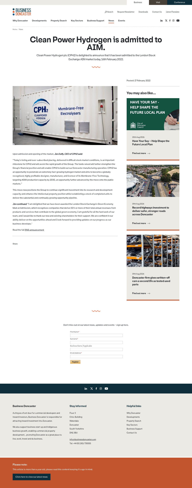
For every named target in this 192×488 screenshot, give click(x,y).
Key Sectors (132, 425)
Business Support (134, 429)
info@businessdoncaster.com (83, 439)
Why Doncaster (133, 413)
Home (15, 29)
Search (110, 12)
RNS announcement (34, 230)
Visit (158, 2)
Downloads (143, 12)
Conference (179, 2)
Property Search (134, 421)
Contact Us (157, 12)
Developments (133, 417)
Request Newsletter (125, 12)
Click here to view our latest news (31, 476)
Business (138, 2)
